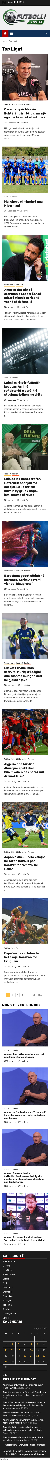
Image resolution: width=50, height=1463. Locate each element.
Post (5, 1283)
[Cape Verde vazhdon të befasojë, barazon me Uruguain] (25, 921)
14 (31, 1350)
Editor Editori (25, 685)
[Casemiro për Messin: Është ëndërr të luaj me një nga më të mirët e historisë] (25, 77)
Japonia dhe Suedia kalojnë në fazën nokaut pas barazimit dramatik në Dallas (25, 863)
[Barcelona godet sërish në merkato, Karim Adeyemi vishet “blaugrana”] (25, 544)
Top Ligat (19, 104)
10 (6, 1350)
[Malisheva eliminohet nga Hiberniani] (25, 170)
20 (25, 1356)
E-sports (6, 1266)
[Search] (46, 33)
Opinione (7, 1279)
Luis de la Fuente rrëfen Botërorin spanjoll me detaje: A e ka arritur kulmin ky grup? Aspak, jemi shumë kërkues (22, 487)
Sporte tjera (8, 1296)
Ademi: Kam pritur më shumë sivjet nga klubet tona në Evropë (24, 1055)
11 (12, 1350)
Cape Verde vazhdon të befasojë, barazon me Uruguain (21, 957)
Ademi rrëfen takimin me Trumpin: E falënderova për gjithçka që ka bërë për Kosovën (25, 1115)
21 (31, 1356)
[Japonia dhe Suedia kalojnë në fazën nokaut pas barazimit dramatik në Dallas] (25, 825)
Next (40, 995)
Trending (7, 1309)
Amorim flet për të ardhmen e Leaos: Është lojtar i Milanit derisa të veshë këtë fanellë (22, 296)
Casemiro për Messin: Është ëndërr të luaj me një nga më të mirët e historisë (25, 113)
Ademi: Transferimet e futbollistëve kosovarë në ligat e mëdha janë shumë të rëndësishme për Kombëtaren (24, 1177)
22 (37, 1356)
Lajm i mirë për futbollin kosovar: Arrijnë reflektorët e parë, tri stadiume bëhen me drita (23, 389)
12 (18, 1350)
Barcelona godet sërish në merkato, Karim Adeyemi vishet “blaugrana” (24, 580)
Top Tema (27, 104)
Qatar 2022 (8, 1287)
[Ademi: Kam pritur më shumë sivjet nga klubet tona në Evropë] (25, 1027)
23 (44, 1356)
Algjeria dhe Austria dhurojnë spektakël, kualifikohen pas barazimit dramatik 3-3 (24, 770)
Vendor (15, 197)
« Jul (5, 1375)
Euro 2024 (7, 1270)
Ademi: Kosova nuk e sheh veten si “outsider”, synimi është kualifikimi (24, 1239)
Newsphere (24, 1454)
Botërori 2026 (9, 759)
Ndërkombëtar (9, 104)
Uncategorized (9, 1313)
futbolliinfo (24, 123)
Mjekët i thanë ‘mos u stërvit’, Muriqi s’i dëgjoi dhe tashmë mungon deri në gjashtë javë (23, 674)
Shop (32, 1445)
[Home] (5, 34)
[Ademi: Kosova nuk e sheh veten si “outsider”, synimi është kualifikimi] (25, 1211)
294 (33, 995)
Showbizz (7, 1292)
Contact (41, 1445)
